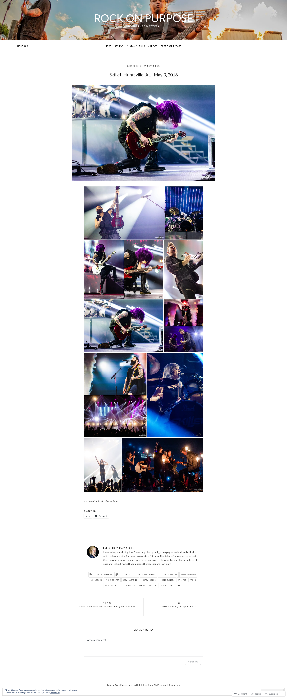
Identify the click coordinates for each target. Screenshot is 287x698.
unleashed (176, 586)
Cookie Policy (55, 693)
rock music (111, 586)
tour (164, 586)
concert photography (146, 574)
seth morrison (128, 586)
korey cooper (149, 580)
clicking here (111, 500)
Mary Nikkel (153, 66)
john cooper (113, 580)
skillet (153, 586)
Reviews (119, 46)
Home (108, 46)
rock (193, 580)
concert (127, 574)
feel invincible (189, 574)
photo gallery (167, 580)
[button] (124, 213)
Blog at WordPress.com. (119, 684)
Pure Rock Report (171, 46)
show (142, 586)
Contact (153, 46)
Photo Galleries (136, 46)
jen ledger (96, 580)
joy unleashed (131, 580)
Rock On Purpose (143, 18)
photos (182, 580)
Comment (193, 661)
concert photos (169, 574)
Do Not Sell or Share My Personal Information (156, 684)
